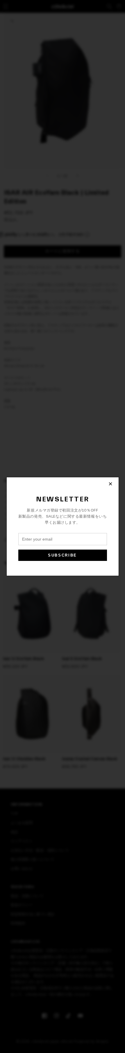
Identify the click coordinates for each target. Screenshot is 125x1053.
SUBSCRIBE (62, 555)
